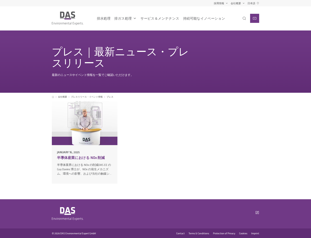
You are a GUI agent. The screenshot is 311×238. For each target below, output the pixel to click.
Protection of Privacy (224, 233)
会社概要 (236, 3)
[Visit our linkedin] (231, 214)
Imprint (255, 233)
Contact (180, 233)
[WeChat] (248, 214)
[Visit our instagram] (223, 214)
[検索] (241, 18)
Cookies (243, 233)
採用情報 (219, 3)
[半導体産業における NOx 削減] (84, 142)
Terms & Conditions (199, 233)
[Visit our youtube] (239, 214)
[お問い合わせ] (254, 18)
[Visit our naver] (257, 214)
